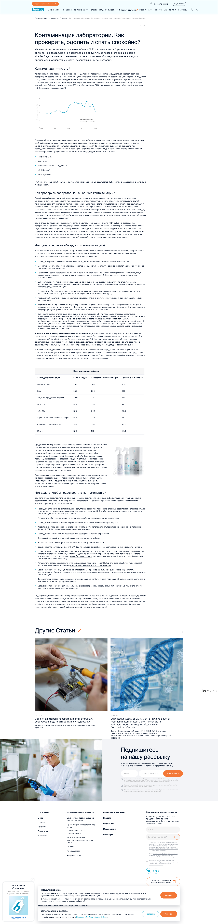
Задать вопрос (179, 4)
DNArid (47, 444)
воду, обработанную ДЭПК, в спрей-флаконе (90, 565)
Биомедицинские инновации (58, 349)
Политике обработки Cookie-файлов (91, 917)
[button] (180, 632)
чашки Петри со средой (81, 556)
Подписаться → (18, 917)
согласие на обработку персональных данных (142, 785)
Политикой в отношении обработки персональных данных (142, 791)
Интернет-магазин (127, 10)
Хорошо (168, 895)
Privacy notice (211, 691)
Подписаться (173, 773)
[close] (216, 691)
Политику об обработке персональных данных (138, 781)
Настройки (150, 914)
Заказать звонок (161, 4)
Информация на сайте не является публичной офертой (63, 905)
